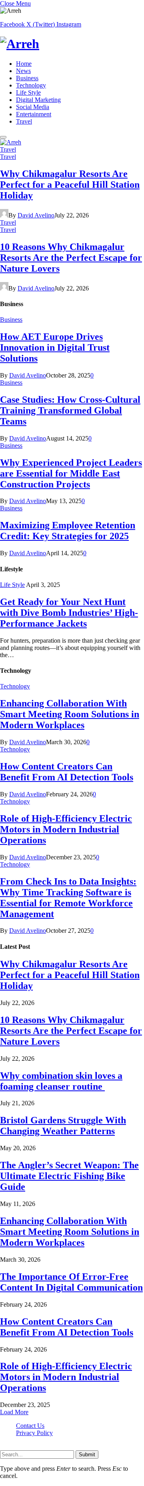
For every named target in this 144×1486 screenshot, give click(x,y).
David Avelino (36, 215)
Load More (14, 1412)
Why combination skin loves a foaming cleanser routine (61, 1081)
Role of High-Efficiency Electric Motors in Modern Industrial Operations (66, 829)
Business (27, 78)
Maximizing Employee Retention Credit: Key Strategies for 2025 (67, 530)
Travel (24, 121)
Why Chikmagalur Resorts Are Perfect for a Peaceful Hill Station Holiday (70, 184)
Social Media (32, 107)
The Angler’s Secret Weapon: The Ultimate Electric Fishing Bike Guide (69, 1176)
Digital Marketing (38, 99)
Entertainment (33, 114)
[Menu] (3, 137)
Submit (87, 1454)
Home (24, 63)
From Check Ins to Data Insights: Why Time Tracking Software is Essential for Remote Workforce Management (68, 897)
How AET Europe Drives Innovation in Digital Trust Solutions (55, 347)
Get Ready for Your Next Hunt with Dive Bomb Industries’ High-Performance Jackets (69, 613)
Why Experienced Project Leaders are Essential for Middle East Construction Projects (71, 473)
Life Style (28, 92)
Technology (31, 85)
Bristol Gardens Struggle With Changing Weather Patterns (63, 1125)
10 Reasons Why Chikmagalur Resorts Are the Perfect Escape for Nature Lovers (71, 258)
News (23, 70)
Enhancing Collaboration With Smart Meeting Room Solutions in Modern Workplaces (69, 714)
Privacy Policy (34, 1432)
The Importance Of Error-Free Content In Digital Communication (71, 1282)
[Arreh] (72, 44)
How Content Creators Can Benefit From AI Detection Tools (66, 771)
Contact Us (30, 1425)
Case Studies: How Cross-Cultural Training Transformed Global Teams (70, 410)
